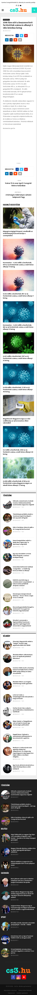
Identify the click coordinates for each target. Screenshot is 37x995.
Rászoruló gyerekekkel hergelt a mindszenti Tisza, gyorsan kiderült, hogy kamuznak (23, 609)
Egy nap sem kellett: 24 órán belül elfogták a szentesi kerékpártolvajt (22, 555)
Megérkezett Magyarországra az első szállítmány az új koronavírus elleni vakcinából (16, 420)
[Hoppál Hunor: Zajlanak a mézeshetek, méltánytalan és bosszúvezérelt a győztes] (7, 738)
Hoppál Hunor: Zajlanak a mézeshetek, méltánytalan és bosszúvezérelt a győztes (22, 736)
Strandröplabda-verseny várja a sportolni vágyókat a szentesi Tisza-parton (22, 951)
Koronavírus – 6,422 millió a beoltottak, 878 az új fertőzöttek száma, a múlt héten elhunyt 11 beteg (18, 264)
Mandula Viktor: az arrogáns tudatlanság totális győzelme (22, 683)
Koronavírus (6, 19)
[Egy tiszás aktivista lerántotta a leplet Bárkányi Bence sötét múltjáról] (7, 768)
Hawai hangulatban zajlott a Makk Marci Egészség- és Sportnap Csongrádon (22, 542)
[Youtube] (24, 977)
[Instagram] (18, 977)
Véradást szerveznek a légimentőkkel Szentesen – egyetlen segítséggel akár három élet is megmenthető (22, 623)
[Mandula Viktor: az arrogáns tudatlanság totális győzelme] (7, 685)
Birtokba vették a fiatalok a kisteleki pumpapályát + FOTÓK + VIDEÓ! (23, 924)
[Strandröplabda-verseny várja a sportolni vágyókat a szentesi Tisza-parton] (5, 952)
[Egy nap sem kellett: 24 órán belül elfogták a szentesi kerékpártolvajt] (7, 557)
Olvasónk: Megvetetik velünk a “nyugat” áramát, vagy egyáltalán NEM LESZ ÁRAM (23, 643)
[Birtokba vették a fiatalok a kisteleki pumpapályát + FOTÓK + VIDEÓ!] (5, 926)
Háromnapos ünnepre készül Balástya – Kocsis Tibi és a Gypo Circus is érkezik (23, 596)
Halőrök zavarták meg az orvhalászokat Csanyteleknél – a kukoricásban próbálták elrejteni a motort (23, 583)
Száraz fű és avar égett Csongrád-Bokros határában (18, 184)
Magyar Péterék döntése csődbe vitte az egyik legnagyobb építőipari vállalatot (23, 850)
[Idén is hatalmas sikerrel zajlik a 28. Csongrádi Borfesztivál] (7, 531)
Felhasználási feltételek (25, 990)
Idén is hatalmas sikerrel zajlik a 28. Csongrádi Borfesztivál (23, 528)
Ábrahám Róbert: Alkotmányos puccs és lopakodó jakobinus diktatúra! (23, 656)
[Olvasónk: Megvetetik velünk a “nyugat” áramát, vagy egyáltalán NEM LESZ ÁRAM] (7, 645)
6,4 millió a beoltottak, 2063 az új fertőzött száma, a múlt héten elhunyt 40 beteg (18, 452)
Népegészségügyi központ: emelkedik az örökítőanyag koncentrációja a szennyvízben (18, 233)
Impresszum (11, 993)
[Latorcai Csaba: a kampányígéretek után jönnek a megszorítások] (7, 698)
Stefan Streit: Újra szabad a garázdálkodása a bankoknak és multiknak (23, 710)
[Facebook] (13, 977)
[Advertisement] (18, 149)
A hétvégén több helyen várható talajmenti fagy (18, 196)
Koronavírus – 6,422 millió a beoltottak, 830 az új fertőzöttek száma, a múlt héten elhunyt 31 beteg (18, 327)
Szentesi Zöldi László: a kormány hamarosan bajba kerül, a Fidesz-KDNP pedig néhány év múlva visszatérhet (23, 671)
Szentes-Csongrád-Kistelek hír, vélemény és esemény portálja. (18, 2)
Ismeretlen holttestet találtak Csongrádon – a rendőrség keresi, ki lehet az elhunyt (23, 569)
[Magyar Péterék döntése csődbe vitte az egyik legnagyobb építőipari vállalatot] (5, 852)
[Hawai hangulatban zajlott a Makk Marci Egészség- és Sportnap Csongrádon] (7, 544)
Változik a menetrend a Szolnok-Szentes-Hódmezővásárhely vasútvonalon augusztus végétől (23, 503)
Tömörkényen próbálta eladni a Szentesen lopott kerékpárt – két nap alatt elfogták (23, 516)
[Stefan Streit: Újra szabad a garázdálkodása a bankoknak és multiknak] (7, 711)
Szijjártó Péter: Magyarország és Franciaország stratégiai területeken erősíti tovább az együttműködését (23, 908)
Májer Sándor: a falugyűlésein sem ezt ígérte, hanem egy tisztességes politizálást (22, 723)
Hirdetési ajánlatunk (22, 993)
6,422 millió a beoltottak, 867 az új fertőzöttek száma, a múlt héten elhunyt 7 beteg (18, 296)
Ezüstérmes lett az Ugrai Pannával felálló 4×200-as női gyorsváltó (22, 937)
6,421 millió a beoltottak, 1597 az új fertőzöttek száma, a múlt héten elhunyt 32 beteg (18, 358)
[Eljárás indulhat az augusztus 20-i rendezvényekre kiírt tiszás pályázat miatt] (5, 865)
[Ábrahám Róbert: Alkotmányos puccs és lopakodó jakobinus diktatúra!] (7, 658)
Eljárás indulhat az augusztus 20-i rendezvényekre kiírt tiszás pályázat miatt (23, 863)
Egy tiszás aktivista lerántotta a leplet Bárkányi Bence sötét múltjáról (23, 767)
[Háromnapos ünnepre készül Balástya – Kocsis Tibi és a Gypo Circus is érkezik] (7, 597)
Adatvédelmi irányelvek (10, 990)
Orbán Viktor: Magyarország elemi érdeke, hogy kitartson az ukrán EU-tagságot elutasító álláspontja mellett (22, 895)
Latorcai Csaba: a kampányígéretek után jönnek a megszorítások (23, 697)
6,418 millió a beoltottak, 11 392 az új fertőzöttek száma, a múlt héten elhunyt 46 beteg (18, 389)
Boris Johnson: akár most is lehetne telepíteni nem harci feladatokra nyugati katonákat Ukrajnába (22, 880)
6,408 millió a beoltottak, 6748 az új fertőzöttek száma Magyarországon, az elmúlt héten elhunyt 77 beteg (17, 483)
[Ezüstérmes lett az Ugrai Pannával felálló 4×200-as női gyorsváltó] (5, 939)
